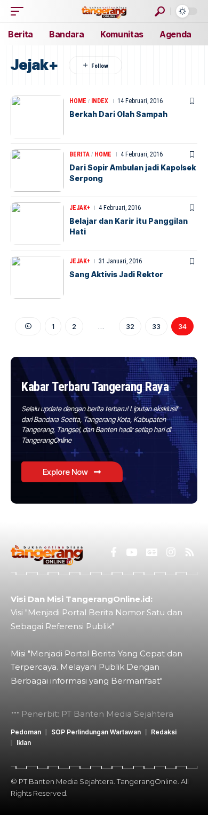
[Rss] (189, 552)
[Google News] (151, 552)
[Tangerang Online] (104, 11)
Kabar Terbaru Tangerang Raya (95, 386)
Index (99, 101)
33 (156, 326)
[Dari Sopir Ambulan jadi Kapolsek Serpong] (37, 170)
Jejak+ (79, 207)
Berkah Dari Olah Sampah (118, 114)
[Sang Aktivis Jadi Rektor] (37, 277)
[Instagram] (171, 552)
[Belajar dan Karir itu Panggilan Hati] (37, 223)
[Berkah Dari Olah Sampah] (37, 117)
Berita (79, 154)
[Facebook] (113, 552)
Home (77, 101)
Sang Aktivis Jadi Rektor (116, 274)
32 (130, 326)
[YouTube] (131, 552)
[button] (20, 11)
